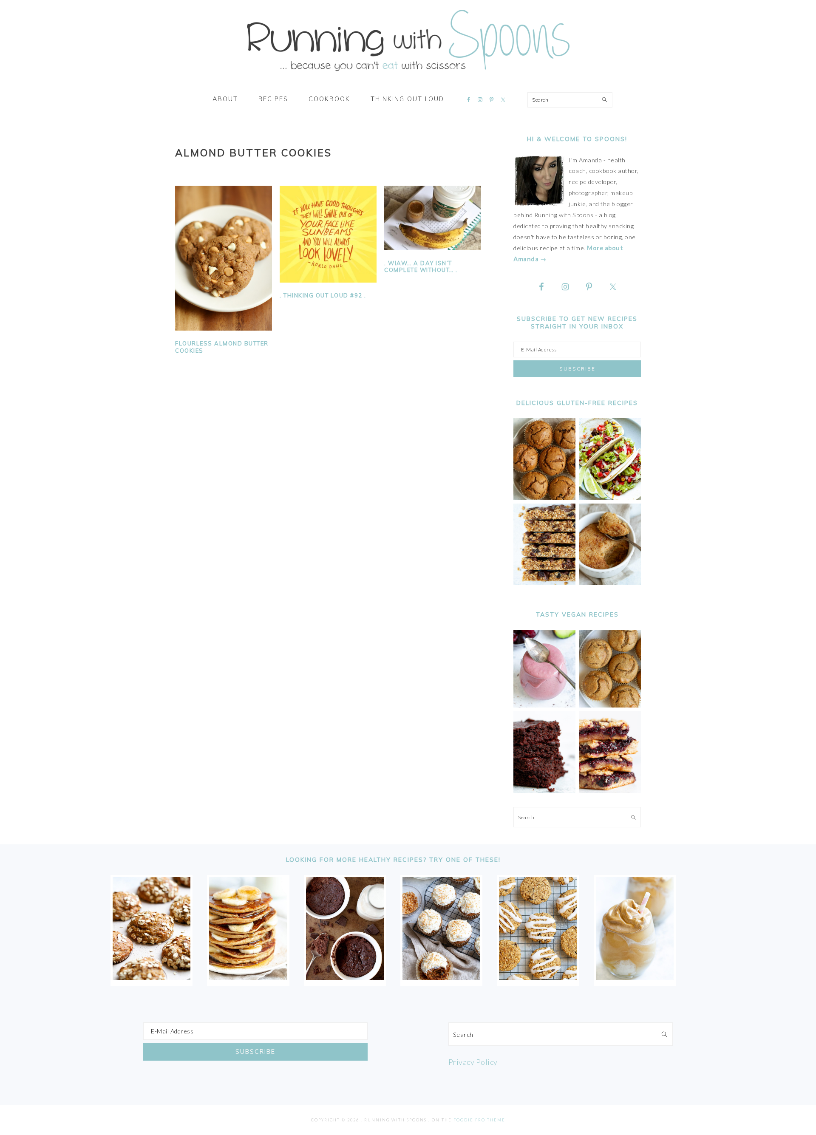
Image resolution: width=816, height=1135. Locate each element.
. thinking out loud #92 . (323, 295)
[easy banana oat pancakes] (248, 977)
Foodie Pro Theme (479, 1120)
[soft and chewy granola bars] (544, 582)
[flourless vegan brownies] (544, 790)
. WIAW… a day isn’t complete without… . (421, 267)
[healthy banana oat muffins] (151, 977)
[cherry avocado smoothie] (544, 705)
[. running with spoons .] (408, 74)
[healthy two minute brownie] (345, 977)
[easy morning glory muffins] (544, 497)
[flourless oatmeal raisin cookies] (538, 977)
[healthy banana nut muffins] (610, 705)
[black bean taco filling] (610, 497)
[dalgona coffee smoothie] (635, 977)
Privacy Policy (473, 1062)
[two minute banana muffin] (610, 582)
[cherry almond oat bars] (610, 790)
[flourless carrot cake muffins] (441, 977)
